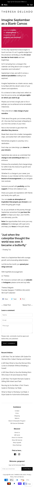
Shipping (17, 416)
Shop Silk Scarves (17, 440)
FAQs (17, 413)
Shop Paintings (17, 445)
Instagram (7, 282)
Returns (17, 418)
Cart (31, 5)
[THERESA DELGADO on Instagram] (19, 454)
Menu (5, 5)
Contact (17, 411)
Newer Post (27, 305)
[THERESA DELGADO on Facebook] (15, 454)
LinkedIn (29, 280)
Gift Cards (17, 435)
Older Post (7, 305)
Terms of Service (19, 476)
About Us (17, 432)
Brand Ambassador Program (17, 421)
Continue (27, 469)
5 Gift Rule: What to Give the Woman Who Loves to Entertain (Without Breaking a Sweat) (16, 365)
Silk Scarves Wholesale (17, 423)
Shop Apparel (17, 442)
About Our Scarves (17, 437)
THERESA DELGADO (20, 474)
